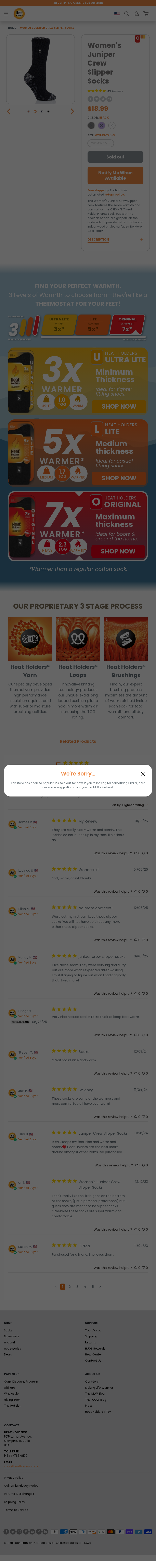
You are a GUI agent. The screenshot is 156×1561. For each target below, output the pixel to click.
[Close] (143, 774)
